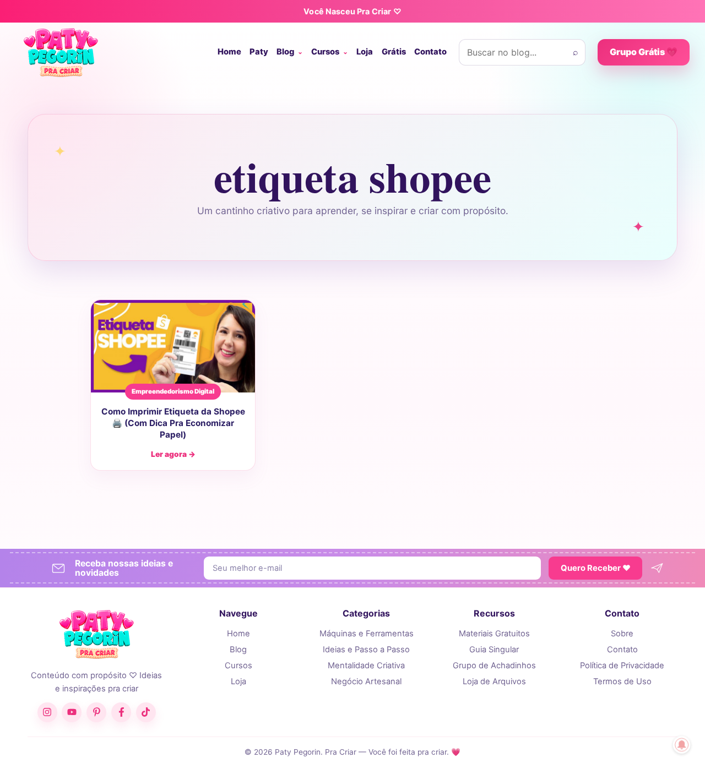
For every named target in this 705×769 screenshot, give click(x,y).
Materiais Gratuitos (494, 634)
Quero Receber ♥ (596, 568)
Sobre (622, 634)
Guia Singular (494, 650)
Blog (285, 52)
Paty (259, 52)
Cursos (325, 52)
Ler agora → (173, 454)
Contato (430, 52)
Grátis (394, 52)
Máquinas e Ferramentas (366, 634)
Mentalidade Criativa (366, 665)
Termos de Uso (622, 681)
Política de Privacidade (622, 665)
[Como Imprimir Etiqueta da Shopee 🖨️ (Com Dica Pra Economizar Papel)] (173, 346)
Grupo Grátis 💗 (643, 51)
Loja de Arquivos (494, 681)
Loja (364, 52)
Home (229, 52)
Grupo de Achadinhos (494, 665)
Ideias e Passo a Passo (366, 650)
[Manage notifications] (682, 745)
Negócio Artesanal (366, 681)
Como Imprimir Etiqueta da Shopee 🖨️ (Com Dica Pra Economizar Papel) (173, 422)
